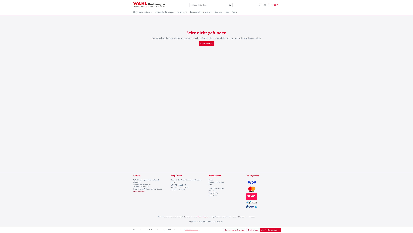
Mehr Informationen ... (191, 230)
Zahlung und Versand (216, 182)
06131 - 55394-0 (178, 184)
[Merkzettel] (259, 5)
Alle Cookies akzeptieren (270, 230)
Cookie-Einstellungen (216, 188)
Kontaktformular (139, 191)
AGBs (210, 184)
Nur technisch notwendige (234, 230)
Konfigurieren (253, 230)
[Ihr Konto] (264, 5)
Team (211, 180)
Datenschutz (213, 193)
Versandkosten (203, 217)
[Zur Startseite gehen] (149, 4)
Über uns (212, 191)
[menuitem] (225, 180)
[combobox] (209, 5)
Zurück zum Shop (206, 44)
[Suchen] (230, 5)
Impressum (213, 195)
